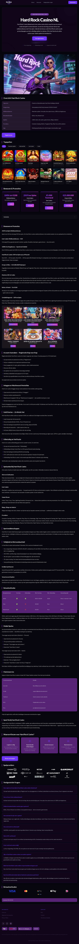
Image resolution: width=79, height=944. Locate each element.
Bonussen (39, 2)
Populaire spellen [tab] (12, 146)
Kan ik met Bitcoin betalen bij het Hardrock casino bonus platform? (21, 875)
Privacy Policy (5, 917)
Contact (42, 915)
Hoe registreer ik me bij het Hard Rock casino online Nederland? (20, 788)
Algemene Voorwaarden (7, 915)
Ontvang (30, 205)
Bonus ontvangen (10, 758)
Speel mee (68, 205)
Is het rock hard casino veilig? (11, 845)
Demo (7, 157)
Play (8, 154)
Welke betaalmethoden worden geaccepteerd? (16, 806)
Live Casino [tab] (31, 146)
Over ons (4, 912)
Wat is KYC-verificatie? (10, 836)
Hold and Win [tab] (22, 146)
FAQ (42, 912)
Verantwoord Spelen (45, 917)
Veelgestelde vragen (48, 2)
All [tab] (3, 146)
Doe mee (49, 208)
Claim (10, 204)
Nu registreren (39, 38)
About (32, 2)
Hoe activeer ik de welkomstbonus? (13, 797)
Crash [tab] (39, 146)
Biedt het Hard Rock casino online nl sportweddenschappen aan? (21, 865)
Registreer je (8, 135)
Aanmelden (72, 2)
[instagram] (7, 923)
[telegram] (10, 923)
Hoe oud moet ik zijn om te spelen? (13, 815)
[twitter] (3, 923)
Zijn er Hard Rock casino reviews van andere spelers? (17, 854)
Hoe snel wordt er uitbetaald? (11, 826)
